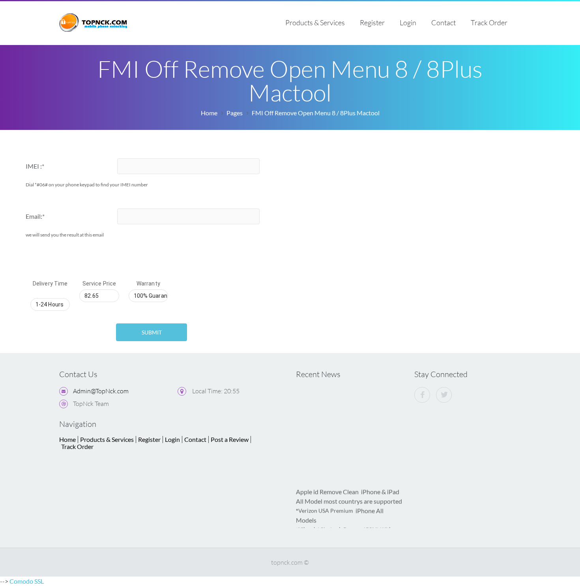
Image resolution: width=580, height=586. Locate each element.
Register (372, 22)
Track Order (489, 22)
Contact (443, 22)
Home (209, 112)
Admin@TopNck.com (101, 391)
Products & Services (315, 22)
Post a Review (230, 439)
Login (408, 22)
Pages (234, 112)
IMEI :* (35, 166)
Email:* (35, 216)
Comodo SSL (26, 581)
